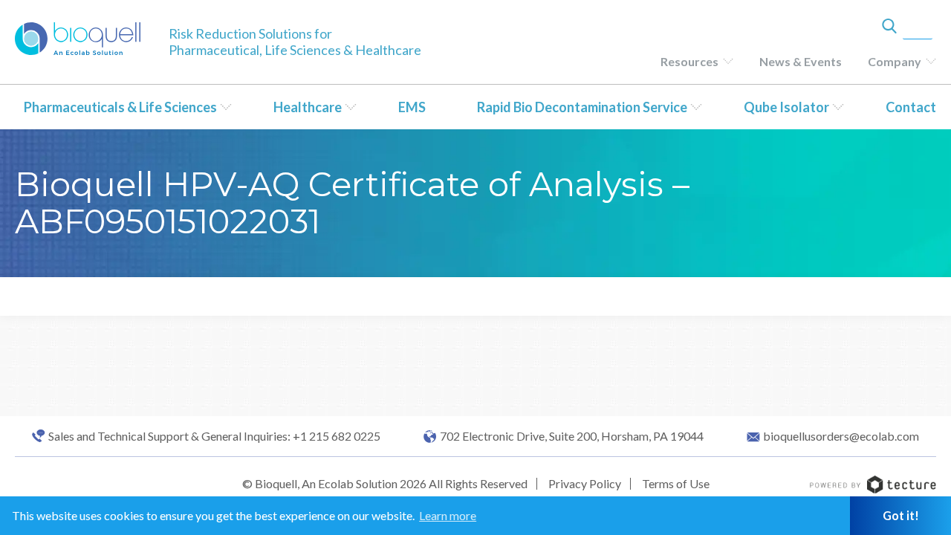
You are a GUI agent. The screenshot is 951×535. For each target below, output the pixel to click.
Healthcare (307, 107)
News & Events (800, 61)
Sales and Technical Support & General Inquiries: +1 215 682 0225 (214, 436)
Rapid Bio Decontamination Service (582, 107)
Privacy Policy (584, 483)
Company (894, 61)
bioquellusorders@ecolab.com (841, 436)
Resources (689, 61)
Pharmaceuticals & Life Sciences (120, 107)
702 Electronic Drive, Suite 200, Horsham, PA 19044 (572, 436)
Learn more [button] (447, 515)
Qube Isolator (786, 107)
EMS (412, 107)
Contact (911, 107)
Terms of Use (676, 483)
